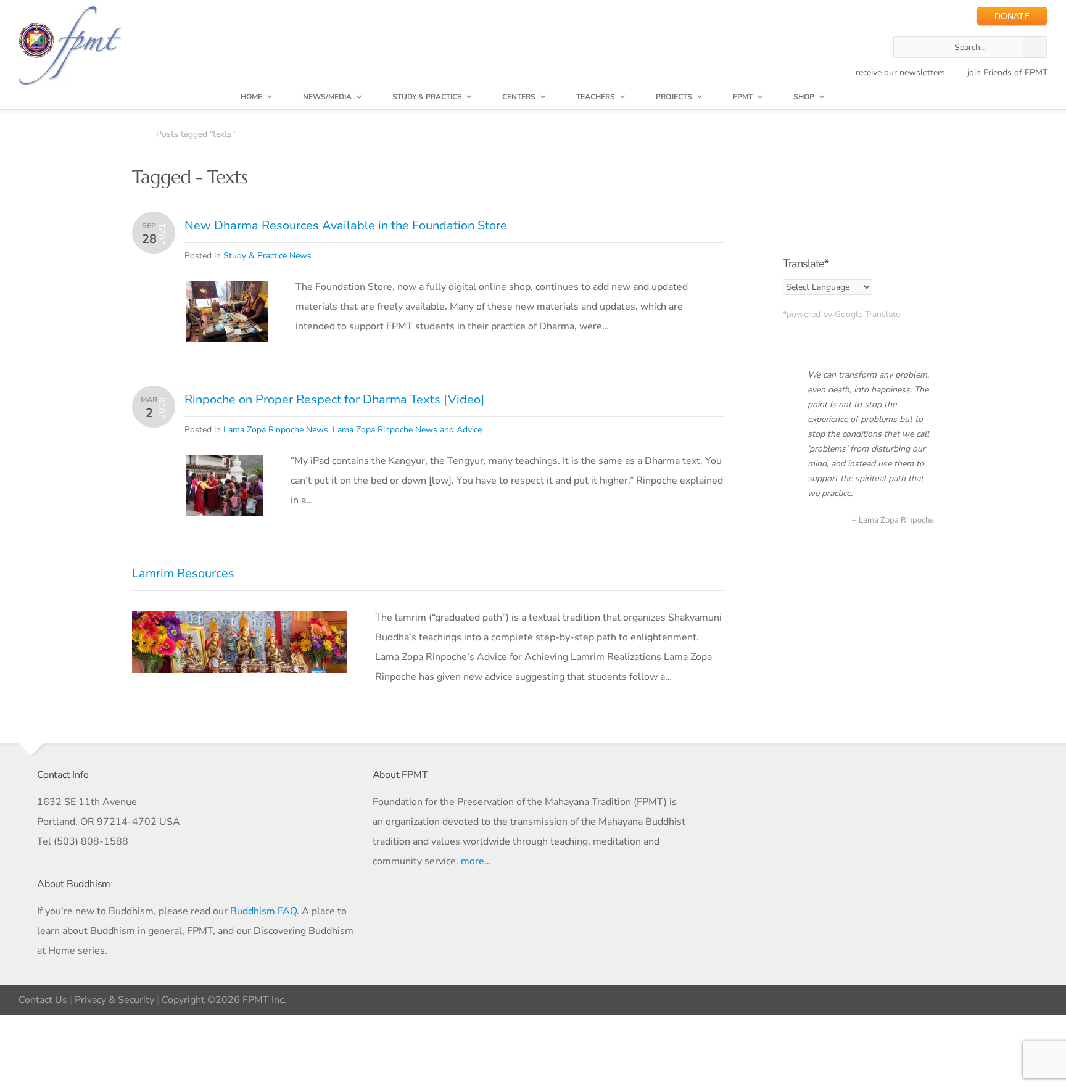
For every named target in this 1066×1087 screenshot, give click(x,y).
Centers (518, 97)
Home (251, 97)
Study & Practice (426, 97)
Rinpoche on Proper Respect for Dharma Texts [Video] (334, 399)
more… (476, 861)
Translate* (805, 263)
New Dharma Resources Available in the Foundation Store (345, 225)
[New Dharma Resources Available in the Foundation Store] (227, 290)
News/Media (327, 97)
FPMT (743, 97)
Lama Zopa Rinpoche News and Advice (407, 430)
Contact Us (43, 1000)
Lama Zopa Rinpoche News (275, 430)
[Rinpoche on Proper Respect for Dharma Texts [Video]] (224, 464)
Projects (674, 97)
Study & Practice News (267, 256)
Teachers (595, 97)
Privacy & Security (114, 1000)
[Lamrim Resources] (239, 621)
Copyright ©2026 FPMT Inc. (224, 1000)
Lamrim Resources (183, 573)
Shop (803, 97)
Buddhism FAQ (263, 911)
